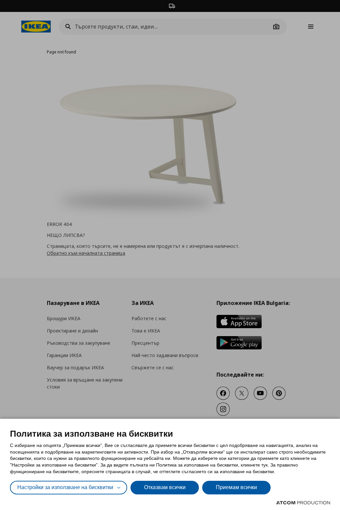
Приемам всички (236, 487)
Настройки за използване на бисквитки (65, 487)
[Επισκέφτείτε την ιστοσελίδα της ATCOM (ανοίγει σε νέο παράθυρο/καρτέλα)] (303, 502)
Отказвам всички (165, 487)
